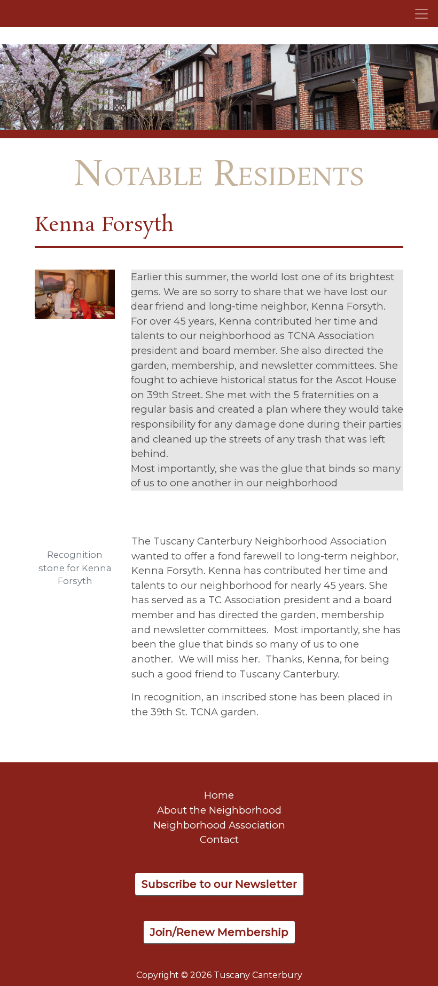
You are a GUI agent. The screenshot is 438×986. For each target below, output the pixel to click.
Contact (219, 839)
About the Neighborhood (219, 810)
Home (219, 795)
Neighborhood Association (219, 825)
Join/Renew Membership (219, 932)
